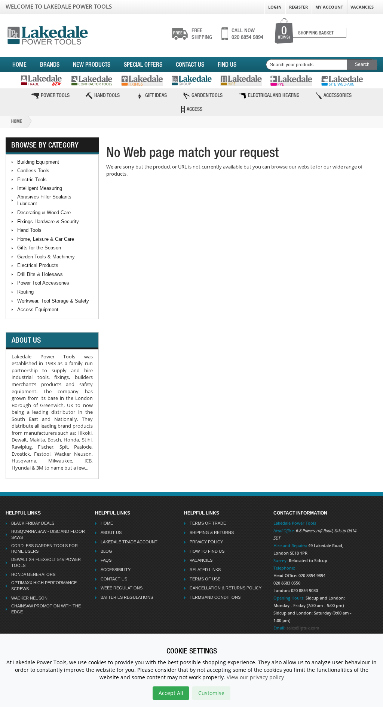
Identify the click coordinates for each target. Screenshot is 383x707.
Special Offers (143, 64)
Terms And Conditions (215, 597)
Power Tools (55, 95)
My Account (329, 7)
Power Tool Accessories (43, 283)
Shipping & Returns (212, 532)
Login (275, 7)
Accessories (338, 95)
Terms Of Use (205, 579)
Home (19, 64)
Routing (25, 292)
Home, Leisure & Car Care (45, 239)
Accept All (171, 693)
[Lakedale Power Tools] (48, 34)
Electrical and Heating (274, 95)
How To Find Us (207, 551)
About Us (111, 532)
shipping (202, 33)
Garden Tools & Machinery (46, 257)
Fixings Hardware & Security (48, 221)
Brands (49, 64)
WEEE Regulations (122, 588)
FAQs (106, 560)
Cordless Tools (33, 170)
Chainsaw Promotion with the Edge (46, 609)
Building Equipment (38, 162)
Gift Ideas (156, 95)
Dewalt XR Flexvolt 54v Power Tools (46, 562)
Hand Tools (107, 95)
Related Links (205, 569)
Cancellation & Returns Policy (225, 588)
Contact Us (190, 64)
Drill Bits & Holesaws (40, 274)
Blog (106, 551)
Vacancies (362, 7)
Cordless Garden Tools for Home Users (44, 548)
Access (194, 109)
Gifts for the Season (39, 248)
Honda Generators (33, 574)
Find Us (227, 64)
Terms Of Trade (208, 523)
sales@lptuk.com (303, 628)
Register (298, 7)
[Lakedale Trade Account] (41, 80)
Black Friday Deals (32, 523)
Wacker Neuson (29, 598)
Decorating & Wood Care (44, 212)
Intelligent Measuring (39, 188)
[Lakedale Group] (191, 80)
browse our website (293, 166)
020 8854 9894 (247, 33)
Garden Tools (207, 95)
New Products (91, 64)
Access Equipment (37, 309)
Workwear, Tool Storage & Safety (53, 301)
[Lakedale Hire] (241, 80)
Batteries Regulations (127, 597)
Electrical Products (37, 265)
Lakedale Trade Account (129, 542)
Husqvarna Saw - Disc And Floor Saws (48, 534)
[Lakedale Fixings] (142, 80)
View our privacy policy (255, 677)
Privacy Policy (206, 542)
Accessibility (116, 569)
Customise (211, 693)
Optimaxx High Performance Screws (44, 585)
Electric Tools (32, 179)
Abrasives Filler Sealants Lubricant (44, 200)
